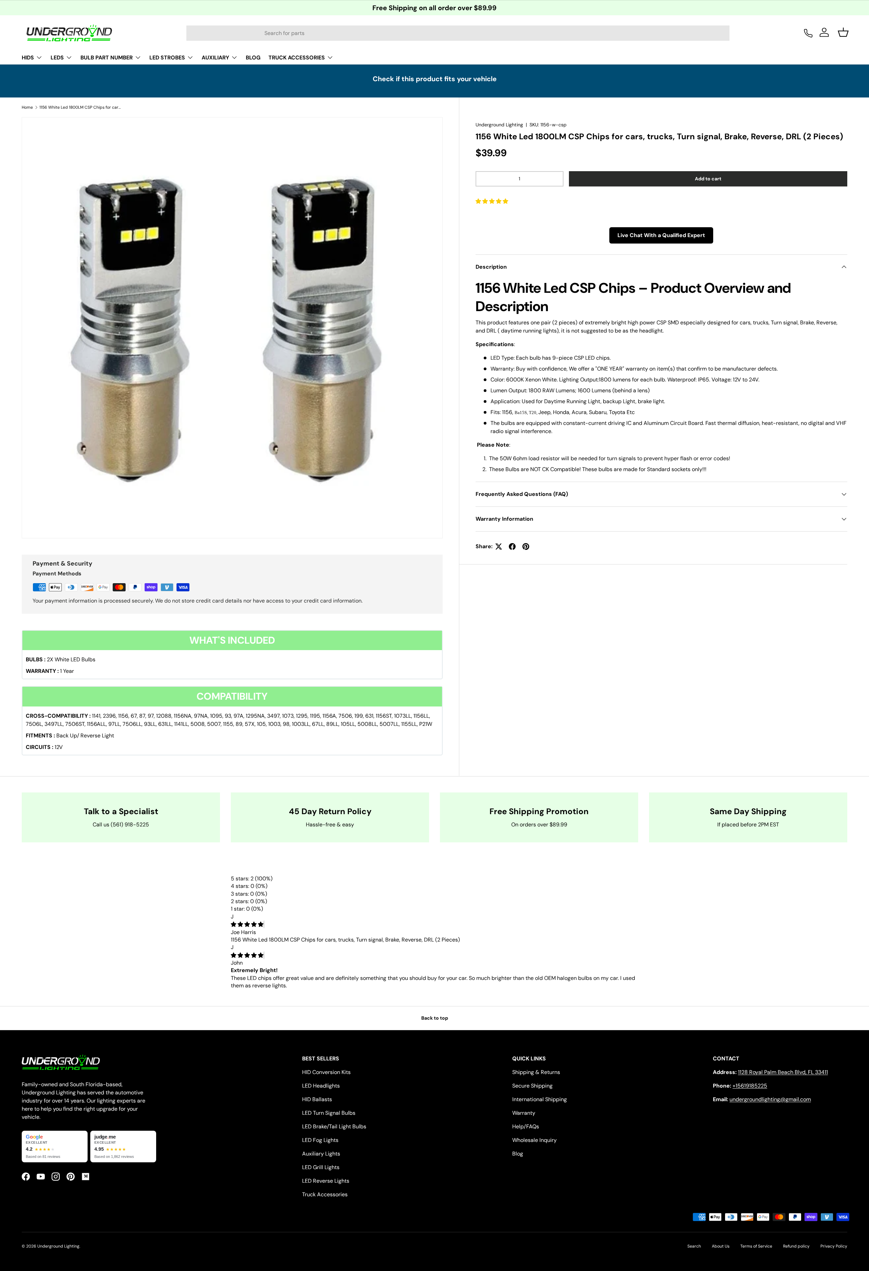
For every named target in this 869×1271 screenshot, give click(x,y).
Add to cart (708, 179)
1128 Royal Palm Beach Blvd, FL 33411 (783, 1072)
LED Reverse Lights (325, 1180)
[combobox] (457, 33)
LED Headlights (321, 1085)
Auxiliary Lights (321, 1153)
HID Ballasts (317, 1099)
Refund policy (796, 1246)
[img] (247, 924)
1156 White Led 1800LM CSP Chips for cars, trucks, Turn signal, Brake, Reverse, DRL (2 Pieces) (80, 107)
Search (694, 1246)
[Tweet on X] (498, 546)
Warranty (523, 1112)
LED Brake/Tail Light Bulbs (334, 1126)
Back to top (434, 1018)
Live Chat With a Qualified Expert (661, 235)
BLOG (253, 57)
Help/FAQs (525, 1126)
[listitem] (55, 1147)
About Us (720, 1246)
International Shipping (539, 1099)
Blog (517, 1153)
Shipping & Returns (536, 1072)
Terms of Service (756, 1246)
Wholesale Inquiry (534, 1140)
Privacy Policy (833, 1246)
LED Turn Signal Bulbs (328, 1112)
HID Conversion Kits (326, 1072)
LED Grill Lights (320, 1167)
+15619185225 (750, 1085)
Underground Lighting (499, 125)
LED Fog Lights (320, 1140)
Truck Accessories (325, 1194)
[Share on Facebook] (512, 546)
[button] (493, 201)
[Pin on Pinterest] (526, 546)
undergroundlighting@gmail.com (770, 1099)
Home (27, 107)
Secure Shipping (532, 1085)
